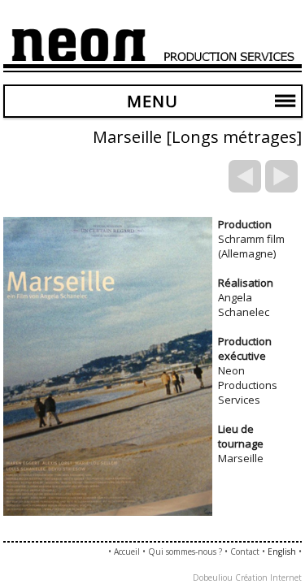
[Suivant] (281, 176)
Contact (244, 551)
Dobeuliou (213, 577)
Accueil (127, 551)
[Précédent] (245, 176)
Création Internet (268, 577)
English (282, 551)
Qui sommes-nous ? (185, 551)
